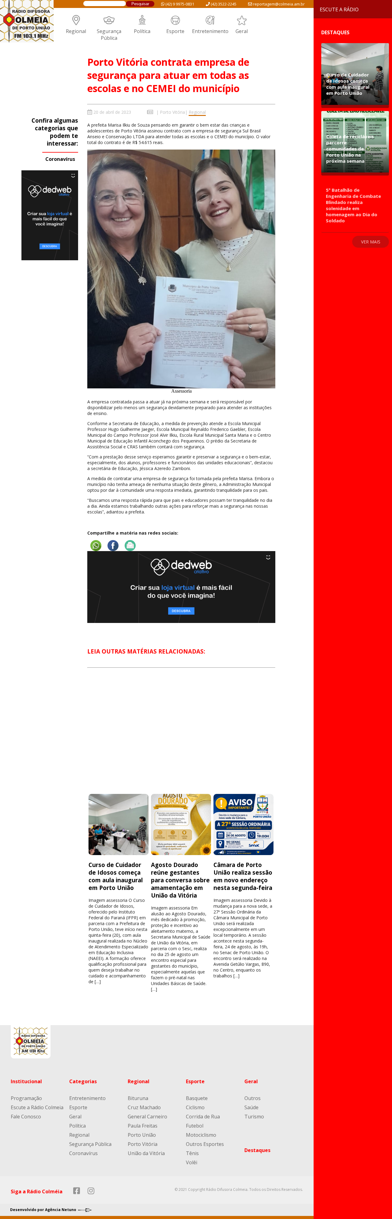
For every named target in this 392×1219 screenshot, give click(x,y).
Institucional (26, 1081)
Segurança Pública (109, 34)
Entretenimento (210, 31)
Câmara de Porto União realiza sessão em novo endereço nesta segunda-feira (242, 876)
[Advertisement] (181, 736)
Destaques (257, 1150)
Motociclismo (201, 1135)
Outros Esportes (205, 1144)
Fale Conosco (26, 1116)
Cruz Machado (144, 1107)
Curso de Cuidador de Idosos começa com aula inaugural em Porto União (116, 876)
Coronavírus (60, 159)
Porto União (142, 1135)
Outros (252, 1098)
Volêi (191, 1162)
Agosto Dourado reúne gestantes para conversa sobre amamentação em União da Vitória (180, 880)
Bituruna (138, 1098)
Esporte (175, 31)
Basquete (197, 1098)
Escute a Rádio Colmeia (37, 1107)
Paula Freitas (142, 1125)
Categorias (83, 1081)
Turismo (254, 1116)
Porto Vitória (172, 112)
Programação (26, 1098)
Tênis (192, 1153)
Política (142, 31)
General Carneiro (147, 1116)
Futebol (194, 1125)
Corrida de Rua (203, 1116)
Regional (76, 31)
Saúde (251, 1107)
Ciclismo (195, 1107)
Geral (242, 31)
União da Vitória (146, 1153)
